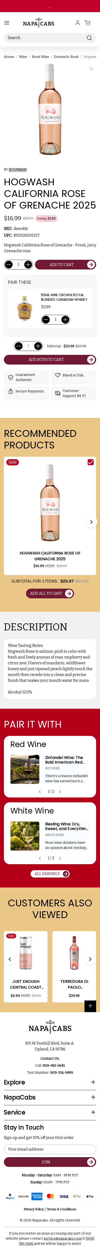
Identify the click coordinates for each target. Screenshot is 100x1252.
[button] (91, 522)
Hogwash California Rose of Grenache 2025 (50, 556)
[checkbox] (91, 462)
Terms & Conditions (61, 1209)
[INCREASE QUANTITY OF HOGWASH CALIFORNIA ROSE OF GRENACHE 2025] (28, 264)
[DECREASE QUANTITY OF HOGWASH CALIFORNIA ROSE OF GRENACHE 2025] (9, 264)
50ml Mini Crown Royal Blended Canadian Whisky (64, 297)
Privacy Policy (34, 1209)
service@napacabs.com (63, 1238)
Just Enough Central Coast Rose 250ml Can (26, 984)
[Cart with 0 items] (90, 23)
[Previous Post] (40, 792)
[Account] (78, 23)
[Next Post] (60, 792)
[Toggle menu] (7, 23)
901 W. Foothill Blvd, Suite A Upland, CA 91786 (50, 1046)
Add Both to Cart (46, 359)
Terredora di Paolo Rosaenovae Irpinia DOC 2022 (74, 984)
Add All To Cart (46, 593)
